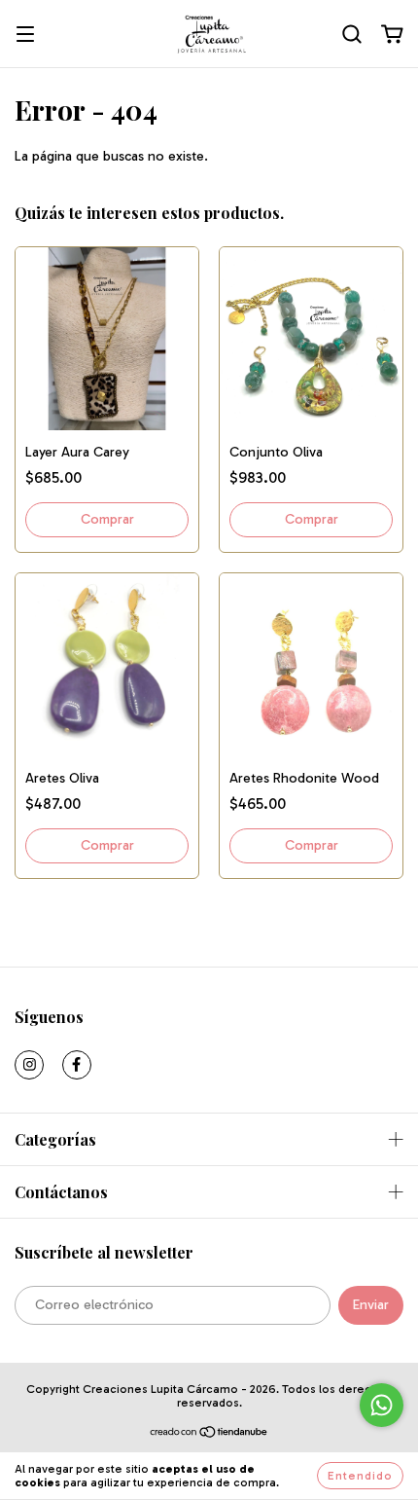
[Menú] (25, 35)
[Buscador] (352, 34)
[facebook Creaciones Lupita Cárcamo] (76, 1064)
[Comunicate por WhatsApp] (381, 1405)
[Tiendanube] (209, 1435)
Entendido (360, 1475)
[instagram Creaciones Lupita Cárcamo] (29, 1064)
